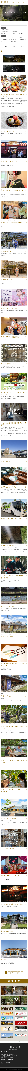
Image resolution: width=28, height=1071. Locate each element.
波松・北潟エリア (5, 33)
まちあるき (17, 39)
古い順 (14, 46)
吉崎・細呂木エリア (13, 33)
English (11, 1041)
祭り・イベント (4, 41)
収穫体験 (22, 39)
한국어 (23, 1041)
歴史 (25, 39)
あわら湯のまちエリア (5, 31)
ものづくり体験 (11, 39)
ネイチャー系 (4, 39)
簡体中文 (15, 1041)
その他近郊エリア (22, 33)
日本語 (7, 1041)
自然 (9, 41)
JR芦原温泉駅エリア (15, 31)
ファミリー (12, 37)
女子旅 (20, 37)
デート (24, 37)
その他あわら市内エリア (19, 29)
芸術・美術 (13, 41)
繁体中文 (20, 1041)
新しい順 (5, 46)
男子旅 (17, 37)
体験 (8, 37)
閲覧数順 (22, 46)
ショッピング (4, 37)
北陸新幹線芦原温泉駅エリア (7, 29)
